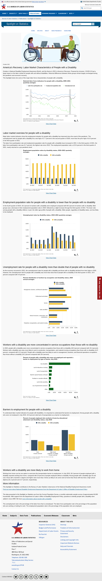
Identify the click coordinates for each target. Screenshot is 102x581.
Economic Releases (51, 516)
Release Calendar (90, 4)
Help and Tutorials (66, 546)
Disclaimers (64, 537)
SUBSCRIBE (67, 30)
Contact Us (15, 569)
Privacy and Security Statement (67, 532)
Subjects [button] (12, 13)
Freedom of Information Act (70, 528)
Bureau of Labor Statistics (9, 18)
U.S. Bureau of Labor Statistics (20, 7)
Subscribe (98, 4)
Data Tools (24, 516)
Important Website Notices (69, 543)
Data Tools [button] (23, 13)
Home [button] (4, 13)
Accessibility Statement (68, 549)
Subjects (13, 516)
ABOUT (47, 30)
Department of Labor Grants (48, 531)
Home (4, 516)
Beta (74, 516)
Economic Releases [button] (48, 13)
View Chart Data (51, 124)
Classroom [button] (62, 13)
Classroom (66, 516)
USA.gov (41, 537)
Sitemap (63, 525)
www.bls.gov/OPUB (18, 565)
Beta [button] (71, 13)
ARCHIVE (40, 30)
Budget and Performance (47, 528)
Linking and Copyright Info (69, 540)
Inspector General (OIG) (47, 525)
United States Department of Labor (91, 1)
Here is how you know (38, 1)
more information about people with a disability (37, 499)
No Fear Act (43, 534)
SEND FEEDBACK (56, 30)
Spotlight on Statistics (34, 18)
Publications (22, 18)
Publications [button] (34, 13)
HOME (33, 30)
